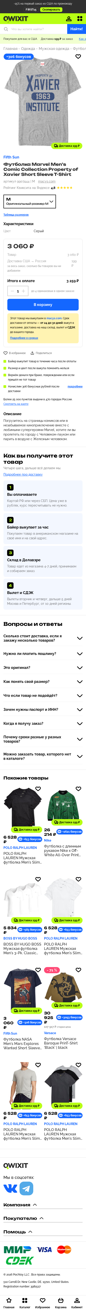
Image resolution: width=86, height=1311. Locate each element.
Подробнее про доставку (23, 474)
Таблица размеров (16, 214)
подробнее (75, 386)
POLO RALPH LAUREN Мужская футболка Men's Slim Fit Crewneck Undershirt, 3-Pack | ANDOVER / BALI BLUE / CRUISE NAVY (22, 1134)
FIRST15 (31, 9)
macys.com (46, 181)
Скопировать (51, 9)
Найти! (76, 29)
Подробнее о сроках (24, 338)
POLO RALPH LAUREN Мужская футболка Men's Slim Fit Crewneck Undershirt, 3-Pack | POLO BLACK (21, 857)
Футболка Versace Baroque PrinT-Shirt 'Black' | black (61, 1043)
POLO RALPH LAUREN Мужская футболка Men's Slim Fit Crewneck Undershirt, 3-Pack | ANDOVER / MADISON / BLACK (62, 1134)
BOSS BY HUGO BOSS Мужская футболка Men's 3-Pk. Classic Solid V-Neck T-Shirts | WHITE (22, 948)
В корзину (43, 305)
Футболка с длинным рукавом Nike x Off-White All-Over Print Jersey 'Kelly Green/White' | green (62, 850)
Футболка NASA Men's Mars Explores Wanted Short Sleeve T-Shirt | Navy (21, 1043)
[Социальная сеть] (10, 1188)
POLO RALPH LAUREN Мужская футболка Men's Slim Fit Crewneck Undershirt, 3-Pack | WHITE (62, 948)
